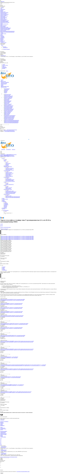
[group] (29, 135)
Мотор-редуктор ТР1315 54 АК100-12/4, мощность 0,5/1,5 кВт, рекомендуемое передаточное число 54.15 (16, 369)
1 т (0, 439)
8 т (0, 443)
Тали (6, 162)
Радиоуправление (8, 178)
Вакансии (1, 422)
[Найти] (1, 4)
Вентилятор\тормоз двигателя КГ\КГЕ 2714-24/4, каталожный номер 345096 (12, 300)
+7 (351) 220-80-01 (7, 131)
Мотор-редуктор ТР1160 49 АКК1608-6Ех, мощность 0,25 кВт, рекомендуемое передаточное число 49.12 (16, 349)
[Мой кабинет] (0, 150)
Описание (3, 266)
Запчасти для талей (9, 172)
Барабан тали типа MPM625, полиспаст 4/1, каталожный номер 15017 (11, 304)
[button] (28, 139)
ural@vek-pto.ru (12, 131)
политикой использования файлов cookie (23, 471)
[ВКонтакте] (0, 217)
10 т (1, 444)
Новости (1, 424)
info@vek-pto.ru (3, 55)
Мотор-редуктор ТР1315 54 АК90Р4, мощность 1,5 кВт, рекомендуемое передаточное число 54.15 (15, 392)
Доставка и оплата (3, 428)
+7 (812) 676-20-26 (3, 42)
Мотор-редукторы (8, 195)
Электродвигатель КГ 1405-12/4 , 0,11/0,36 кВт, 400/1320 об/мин (10, 377)
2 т (0, 440)
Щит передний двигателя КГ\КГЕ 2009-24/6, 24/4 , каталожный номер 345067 (12, 336)
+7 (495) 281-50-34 (6, 130)
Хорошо (2, 473)
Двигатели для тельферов (10, 168)
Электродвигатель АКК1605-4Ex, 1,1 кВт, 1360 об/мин (8, 357)
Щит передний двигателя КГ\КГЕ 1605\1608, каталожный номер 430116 (11, 316)
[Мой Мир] (3, 217)
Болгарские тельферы (3, 431)
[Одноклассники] (2, 217)
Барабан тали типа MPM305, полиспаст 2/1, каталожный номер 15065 (11, 312)
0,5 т (1, 438)
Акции (1, 427)
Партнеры (1, 423)
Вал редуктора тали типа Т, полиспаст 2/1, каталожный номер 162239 (11, 308)
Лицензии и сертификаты (4, 421)
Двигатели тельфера (3, 433)
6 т (0, 442)
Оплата (3, 268)
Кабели (1, 435)
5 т (0, 441)
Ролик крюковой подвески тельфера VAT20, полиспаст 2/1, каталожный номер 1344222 (14, 324)
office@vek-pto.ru (11, 130)
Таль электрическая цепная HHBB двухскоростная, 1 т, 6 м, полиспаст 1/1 (11, 385)
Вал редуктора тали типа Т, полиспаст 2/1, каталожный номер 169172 (11, 328)
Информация (2, 425)
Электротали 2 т (2, 432)
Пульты (7, 183)
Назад (6, 159)
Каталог (5, 160)
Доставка (3, 269)
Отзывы (3, 267)
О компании (6, 203)
